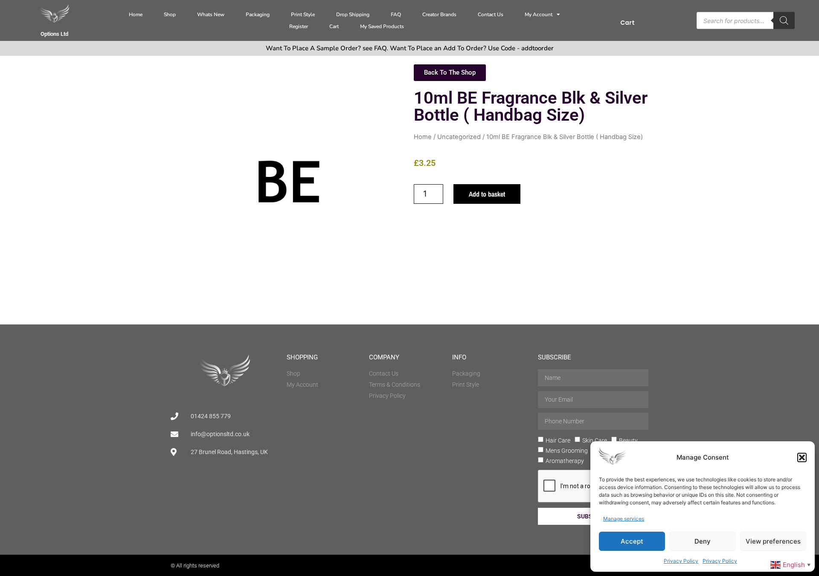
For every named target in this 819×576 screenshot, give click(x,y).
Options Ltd (54, 34)
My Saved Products (382, 26)
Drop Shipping (352, 14)
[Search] (784, 20)
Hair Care (558, 440)
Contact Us (490, 14)
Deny (702, 541)
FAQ (396, 14)
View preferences (773, 541)
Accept (632, 541)
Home (135, 14)
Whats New (210, 14)
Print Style (303, 14)
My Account (538, 14)
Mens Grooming (567, 450)
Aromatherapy (565, 460)
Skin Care (594, 440)
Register (298, 26)
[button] (802, 457)
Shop (170, 14)
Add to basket (487, 194)
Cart (334, 26)
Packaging (258, 14)
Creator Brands (439, 14)
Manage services (623, 518)
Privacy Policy (681, 561)
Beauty (628, 440)
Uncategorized (459, 137)
